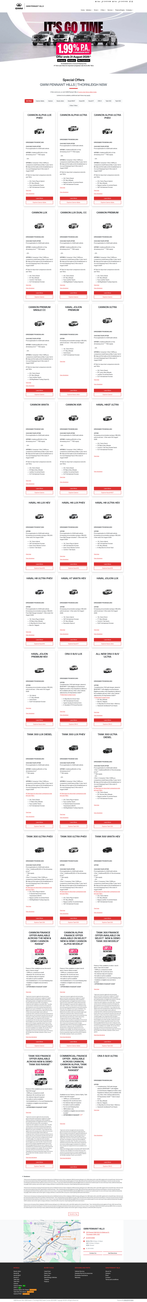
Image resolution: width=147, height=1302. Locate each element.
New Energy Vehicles (50, 1277)
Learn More (39, 198)
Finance (46, 1281)
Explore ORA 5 (73, 724)
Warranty (77, 1277)
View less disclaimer (31, 1037)
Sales (98, 1)
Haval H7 (16, 1277)
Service (110, 10)
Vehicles (88, 10)
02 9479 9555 (124, 1)
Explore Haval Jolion (73, 394)
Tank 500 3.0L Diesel (20, 1291)
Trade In (46, 1279)
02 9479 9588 (107, 1)
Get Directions (112, 1253)
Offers (103, 10)
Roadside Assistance (81, 1275)
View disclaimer (30, 193)
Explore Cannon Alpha (39, 202)
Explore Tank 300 (39, 826)
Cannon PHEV (18, 1293)
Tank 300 (16, 1279)
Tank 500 (16, 1281)
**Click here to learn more (68, 694)
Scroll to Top (73, 1214)
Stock (96, 10)
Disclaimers (27, 1176)
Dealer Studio (128, 1300)
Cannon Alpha (18, 1285)
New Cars (47, 1275)
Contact (107, 1277)
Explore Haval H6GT (107, 492)
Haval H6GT (17, 1275)
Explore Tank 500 (73, 922)
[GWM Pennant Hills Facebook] (130, 1)
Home (83, 10)
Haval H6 (16, 1273)
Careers (107, 1273)
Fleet (107, 1275)
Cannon (16, 1283)
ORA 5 (16, 1287)
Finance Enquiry (120, 10)
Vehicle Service (79, 1271)
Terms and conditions (112, 1279)
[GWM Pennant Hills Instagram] (132, 1)
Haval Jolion (17, 1271)
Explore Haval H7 (73, 643)
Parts (115, 1)
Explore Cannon (39, 297)
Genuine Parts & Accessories (84, 1273)
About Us (108, 1271)
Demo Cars (47, 1273)
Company (129, 10)
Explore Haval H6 (39, 568)
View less (28, 190)
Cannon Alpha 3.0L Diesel (21, 1289)
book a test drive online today (87, 92)
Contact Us (92, 1253)
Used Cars (47, 1271)
